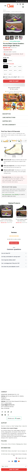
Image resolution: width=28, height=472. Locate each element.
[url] (7, 405)
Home (4, 10)
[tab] (13, 227)
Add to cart (14, 469)
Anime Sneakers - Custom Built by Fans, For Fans (13, 11)
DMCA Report (4, 458)
